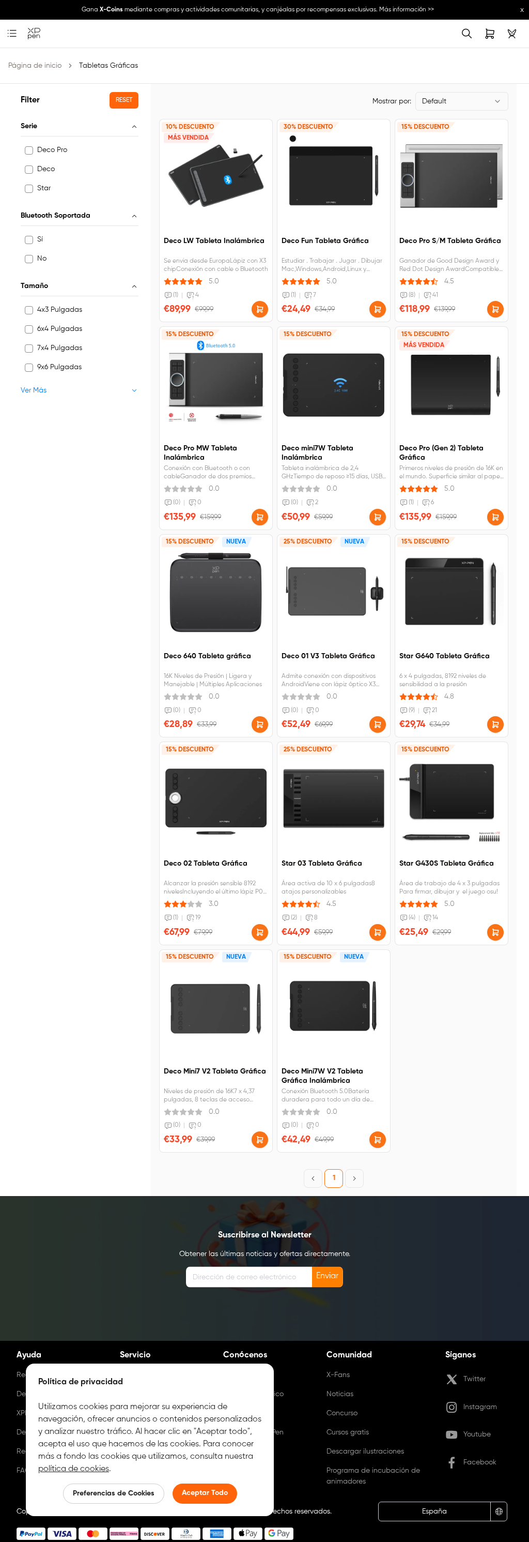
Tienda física (244, 1413)
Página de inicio (34, 65)
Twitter (474, 1379)
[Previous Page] (313, 1178)
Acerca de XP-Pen (253, 1432)
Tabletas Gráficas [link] (108, 65)
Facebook (479, 1462)
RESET (124, 100)
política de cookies (73, 1469)
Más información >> (406, 10)
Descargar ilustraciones (365, 1451)
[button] (260, 309)
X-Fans (338, 1375)
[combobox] (461, 101)
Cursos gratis (347, 1432)
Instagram (480, 1407)
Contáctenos (244, 1375)
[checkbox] (29, 150)
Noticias (339, 1394)
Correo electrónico (253, 1394)
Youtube (477, 1434)
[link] (34, 34)
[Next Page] (354, 1178)
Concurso (341, 1413)
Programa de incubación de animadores (373, 1476)
